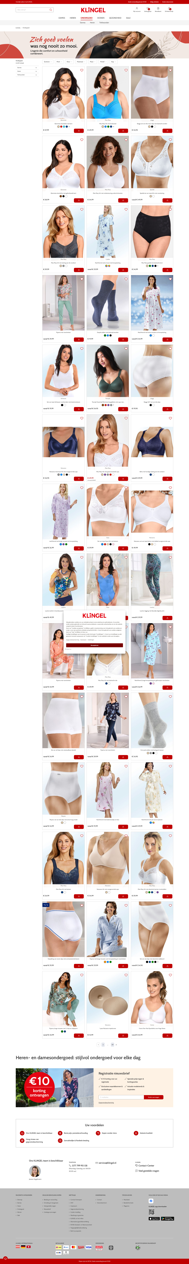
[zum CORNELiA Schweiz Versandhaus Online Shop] (29, 1247)
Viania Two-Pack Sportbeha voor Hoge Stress (152, 1028)
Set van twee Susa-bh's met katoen (107, 541)
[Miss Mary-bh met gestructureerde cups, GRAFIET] (108, 474)
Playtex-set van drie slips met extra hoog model (63, 820)
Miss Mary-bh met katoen (63, 889)
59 (112, 1045)
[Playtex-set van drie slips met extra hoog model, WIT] (65, 822)
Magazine (126, 1206)
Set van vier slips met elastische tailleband (152, 959)
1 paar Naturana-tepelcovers (108, 1028)
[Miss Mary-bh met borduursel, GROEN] (108, 126)
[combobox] (35, 9)
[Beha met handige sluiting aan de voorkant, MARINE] (151, 474)
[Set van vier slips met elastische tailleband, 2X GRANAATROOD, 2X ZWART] (155, 962)
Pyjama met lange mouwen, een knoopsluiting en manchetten (108, 959)
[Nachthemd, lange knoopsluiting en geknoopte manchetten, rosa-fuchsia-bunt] (153, 683)
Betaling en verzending (50, 1200)
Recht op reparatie (75, 1231)
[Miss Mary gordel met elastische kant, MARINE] (152, 266)
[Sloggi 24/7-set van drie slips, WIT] (153, 405)
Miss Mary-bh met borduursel (107, 124)
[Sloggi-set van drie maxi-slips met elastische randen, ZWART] (152, 126)
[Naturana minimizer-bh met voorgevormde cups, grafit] (58, 474)
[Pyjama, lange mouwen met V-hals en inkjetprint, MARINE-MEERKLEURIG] (65, 1031)
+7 (113, 405)
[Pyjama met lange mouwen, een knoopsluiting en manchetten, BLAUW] (108, 962)
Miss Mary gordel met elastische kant (152, 263)
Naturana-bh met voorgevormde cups (108, 889)
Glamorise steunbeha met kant (63, 124)
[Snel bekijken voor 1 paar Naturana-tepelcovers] (123, 1036)
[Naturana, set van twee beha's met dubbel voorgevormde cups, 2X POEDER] (152, 544)
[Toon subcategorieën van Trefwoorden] (36, 75)
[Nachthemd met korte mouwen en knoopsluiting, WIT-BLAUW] (151, 335)
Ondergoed (20, 1209)
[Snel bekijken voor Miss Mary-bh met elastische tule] (123, 688)
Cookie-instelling (75, 1212)
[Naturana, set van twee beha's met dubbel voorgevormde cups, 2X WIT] (155, 544)
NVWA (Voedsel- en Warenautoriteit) (81, 1225)
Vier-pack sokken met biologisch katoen (152, 750)
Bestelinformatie (128, 1203)
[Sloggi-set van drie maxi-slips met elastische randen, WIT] (155, 126)
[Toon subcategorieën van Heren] (36, 71)
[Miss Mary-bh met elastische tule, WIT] (109, 683)
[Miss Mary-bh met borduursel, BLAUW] (105, 126)
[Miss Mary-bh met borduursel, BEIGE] (103, 126)
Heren (19, 71)
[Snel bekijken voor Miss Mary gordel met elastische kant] (167, 270)
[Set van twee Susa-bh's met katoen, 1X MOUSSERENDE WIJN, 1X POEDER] (108, 544)
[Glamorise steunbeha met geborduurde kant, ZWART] (63, 196)
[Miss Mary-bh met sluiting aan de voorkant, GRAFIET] (63, 266)
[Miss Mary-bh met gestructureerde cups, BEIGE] (102, 474)
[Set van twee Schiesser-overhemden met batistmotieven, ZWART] (62, 405)
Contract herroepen (76, 1200)
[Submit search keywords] (51, 9)
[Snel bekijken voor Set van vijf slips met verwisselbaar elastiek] (79, 757)
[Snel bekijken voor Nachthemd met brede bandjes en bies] (123, 827)
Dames (19, 67)
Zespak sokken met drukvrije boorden (108, 332)
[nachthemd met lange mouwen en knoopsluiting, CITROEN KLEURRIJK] (66, 544)
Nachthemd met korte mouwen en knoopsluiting (152, 332)
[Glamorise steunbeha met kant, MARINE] (67, 126)
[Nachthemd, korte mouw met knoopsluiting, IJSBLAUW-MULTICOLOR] (109, 266)
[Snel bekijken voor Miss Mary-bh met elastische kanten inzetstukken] (167, 896)
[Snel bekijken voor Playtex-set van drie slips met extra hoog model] (79, 827)
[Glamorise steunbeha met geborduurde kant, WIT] (66, 196)
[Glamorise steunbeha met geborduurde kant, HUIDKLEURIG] (61, 196)
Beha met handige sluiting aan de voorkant (152, 472)
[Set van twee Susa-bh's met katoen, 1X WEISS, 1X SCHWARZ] (110, 544)
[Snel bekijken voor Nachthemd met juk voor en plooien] (167, 827)
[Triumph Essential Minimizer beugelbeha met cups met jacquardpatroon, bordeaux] (105, 405)
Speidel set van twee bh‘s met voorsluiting (152, 193)
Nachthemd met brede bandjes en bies (107, 820)
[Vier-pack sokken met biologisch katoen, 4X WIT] (156, 753)
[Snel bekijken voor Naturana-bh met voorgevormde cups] (123, 896)
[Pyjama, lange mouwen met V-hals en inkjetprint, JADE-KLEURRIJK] (62, 1031)
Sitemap (19, 1200)
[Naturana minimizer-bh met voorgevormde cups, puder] (64, 474)
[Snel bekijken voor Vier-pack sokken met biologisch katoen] (167, 757)
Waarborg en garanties (76, 1215)
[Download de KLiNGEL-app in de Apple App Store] (154, 1218)
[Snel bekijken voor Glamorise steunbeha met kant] (79, 131)
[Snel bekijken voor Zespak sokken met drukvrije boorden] (123, 339)
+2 (157, 266)
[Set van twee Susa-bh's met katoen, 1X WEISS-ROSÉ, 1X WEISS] (113, 544)
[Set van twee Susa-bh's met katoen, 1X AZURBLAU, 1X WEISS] (102, 544)
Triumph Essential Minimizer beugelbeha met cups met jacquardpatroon (108, 402)
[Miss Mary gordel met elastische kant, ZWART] (155, 266)
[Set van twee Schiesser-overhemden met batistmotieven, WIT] (65, 405)
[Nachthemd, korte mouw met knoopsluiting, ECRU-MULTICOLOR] (106, 266)
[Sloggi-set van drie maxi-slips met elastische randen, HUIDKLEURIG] (149, 126)
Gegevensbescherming (106, 1103)
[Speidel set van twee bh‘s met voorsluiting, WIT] (153, 196)
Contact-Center (146, 1165)
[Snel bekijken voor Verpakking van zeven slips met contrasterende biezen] (79, 966)
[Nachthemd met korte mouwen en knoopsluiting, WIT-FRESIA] (153, 335)
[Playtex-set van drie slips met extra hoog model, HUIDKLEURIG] (62, 822)
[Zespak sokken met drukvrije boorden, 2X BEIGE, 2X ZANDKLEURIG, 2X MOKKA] (105, 335)
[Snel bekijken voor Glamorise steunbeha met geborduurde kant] (79, 200)
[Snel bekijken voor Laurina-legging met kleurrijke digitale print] (167, 618)
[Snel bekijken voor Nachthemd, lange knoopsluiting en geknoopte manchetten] (167, 688)
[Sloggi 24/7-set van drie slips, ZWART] (151, 405)
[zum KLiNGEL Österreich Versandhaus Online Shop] (18, 1247)
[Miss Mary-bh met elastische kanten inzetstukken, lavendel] (157, 892)
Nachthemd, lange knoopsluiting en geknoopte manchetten (152, 680)
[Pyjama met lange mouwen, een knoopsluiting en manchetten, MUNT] (110, 962)
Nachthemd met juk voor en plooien (152, 820)
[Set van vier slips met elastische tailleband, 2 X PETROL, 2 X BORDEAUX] (152, 962)
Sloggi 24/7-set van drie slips (152, 402)
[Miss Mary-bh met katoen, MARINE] (62, 892)
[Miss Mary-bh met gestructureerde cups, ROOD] (110, 474)
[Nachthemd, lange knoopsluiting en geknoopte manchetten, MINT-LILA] (151, 683)
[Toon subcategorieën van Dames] (36, 67)
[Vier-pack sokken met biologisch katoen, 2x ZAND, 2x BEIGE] (148, 753)
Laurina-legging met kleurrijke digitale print (152, 611)
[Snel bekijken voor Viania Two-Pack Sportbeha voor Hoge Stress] (167, 1036)
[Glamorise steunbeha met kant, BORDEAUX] (61, 126)
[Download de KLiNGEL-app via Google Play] (167, 1218)
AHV (71, 1203)
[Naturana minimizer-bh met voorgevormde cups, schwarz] (67, 474)
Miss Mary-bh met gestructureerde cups (107, 472)
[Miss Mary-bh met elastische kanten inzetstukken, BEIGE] (146, 892)
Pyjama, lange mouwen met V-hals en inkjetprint (63, 1028)
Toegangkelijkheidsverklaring (78, 1228)
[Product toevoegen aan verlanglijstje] (81, 70)
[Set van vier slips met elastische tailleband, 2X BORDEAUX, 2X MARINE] (150, 962)
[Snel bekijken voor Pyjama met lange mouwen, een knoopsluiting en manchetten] (123, 966)
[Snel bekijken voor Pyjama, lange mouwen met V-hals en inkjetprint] (79, 1036)
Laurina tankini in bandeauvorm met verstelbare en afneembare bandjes (63, 611)
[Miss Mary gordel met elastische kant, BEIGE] (147, 266)
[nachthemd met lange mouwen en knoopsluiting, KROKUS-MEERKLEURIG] (63, 544)
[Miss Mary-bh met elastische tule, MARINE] (106, 683)
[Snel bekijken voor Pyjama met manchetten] (79, 339)
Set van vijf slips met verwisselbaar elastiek (63, 750)
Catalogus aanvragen (50, 1212)
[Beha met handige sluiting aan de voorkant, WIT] (153, 474)
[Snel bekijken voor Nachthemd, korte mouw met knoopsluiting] (123, 270)
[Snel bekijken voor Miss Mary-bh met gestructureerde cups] (123, 479)
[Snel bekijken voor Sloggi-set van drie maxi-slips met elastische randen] (167, 131)
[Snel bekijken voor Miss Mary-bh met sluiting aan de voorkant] (79, 270)
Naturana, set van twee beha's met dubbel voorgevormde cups (152, 541)
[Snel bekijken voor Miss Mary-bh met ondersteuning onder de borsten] (123, 200)
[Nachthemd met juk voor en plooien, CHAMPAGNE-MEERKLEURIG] (153, 822)
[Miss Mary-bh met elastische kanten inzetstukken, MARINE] (152, 892)
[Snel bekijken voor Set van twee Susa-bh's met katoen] (123, 548)
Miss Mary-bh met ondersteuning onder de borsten (108, 193)
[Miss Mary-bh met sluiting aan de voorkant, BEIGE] (61, 266)
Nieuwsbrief (47, 1209)
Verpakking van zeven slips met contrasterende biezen (63, 959)
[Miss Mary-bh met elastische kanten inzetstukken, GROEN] (149, 892)
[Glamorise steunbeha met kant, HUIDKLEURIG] (58, 126)
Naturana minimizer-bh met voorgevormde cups (63, 472)
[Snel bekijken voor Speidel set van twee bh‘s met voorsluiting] (167, 200)
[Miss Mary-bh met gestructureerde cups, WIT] (113, 474)
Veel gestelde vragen (149, 1170)
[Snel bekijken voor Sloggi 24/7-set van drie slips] (167, 409)
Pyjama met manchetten (63, 332)
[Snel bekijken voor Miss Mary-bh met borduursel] (123, 131)
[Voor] (117, 1045)
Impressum (73, 1206)
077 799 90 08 (79, 1165)
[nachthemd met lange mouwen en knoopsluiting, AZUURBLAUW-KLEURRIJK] (61, 544)
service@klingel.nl (107, 1162)
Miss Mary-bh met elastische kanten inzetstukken (152, 889)
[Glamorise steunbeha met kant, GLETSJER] (64, 126)
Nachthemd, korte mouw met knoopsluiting (107, 263)
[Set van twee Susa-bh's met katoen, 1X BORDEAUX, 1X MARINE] (105, 544)
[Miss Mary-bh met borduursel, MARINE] (111, 126)
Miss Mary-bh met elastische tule (107, 680)
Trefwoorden (21, 75)
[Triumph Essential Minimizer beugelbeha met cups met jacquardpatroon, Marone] (103, 405)
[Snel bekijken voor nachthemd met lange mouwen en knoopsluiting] (79, 548)
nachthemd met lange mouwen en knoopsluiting (63, 541)
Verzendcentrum (102, 1203)
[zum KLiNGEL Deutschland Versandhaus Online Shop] (23, 1246)
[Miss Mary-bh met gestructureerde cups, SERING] (105, 474)
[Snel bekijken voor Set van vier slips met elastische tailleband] (167, 966)
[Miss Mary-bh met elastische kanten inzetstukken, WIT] (155, 892)
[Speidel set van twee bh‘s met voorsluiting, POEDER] (151, 196)
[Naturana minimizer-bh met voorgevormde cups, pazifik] (61, 474)
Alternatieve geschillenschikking (79, 1221)
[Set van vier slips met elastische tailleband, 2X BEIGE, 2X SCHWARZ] (147, 962)
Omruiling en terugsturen (51, 1203)
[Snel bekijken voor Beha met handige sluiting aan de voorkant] (167, 479)
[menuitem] (61, 18)
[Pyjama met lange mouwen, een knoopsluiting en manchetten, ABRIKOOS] (105, 962)
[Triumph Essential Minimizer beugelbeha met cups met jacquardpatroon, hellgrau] (111, 405)
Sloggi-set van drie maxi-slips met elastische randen (152, 124)
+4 (69, 126)
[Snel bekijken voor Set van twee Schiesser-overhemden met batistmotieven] (79, 409)
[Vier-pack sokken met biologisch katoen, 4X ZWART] (153, 753)
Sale (18, 1215)
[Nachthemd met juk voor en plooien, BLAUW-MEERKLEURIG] (151, 822)
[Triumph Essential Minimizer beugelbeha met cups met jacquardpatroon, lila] (108, 405)
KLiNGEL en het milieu (76, 1218)
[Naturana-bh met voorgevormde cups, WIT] (109, 892)
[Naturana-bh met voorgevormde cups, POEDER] (106, 892)
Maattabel (127, 1200)
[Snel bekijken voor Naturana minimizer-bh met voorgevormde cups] (79, 479)
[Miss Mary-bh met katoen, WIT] (65, 892)
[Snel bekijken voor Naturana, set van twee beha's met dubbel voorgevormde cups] (167, 548)
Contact (99, 1200)
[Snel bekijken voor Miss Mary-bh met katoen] (79, 896)
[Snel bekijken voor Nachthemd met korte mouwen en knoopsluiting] (167, 339)
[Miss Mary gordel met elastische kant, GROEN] (150, 266)
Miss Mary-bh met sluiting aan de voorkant (63, 263)
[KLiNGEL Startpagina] (93, 9)
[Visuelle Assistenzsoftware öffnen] (110, 1247)
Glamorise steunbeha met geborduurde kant (63, 193)
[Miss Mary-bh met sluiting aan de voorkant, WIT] (66, 266)
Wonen (19, 1212)
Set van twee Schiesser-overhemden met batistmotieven (63, 402)
